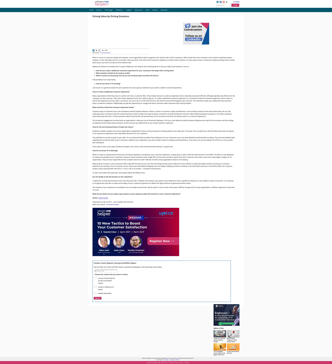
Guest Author (103, 198)
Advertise (164, 10)
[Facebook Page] (221, 2)
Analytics (173, 360)
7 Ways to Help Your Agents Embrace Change (219, 340)
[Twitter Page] (227, 2)
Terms (166, 362)
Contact (181, 362)
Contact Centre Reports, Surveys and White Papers (115, 263)
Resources (138, 10)
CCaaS (166, 360)
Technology (108, 10)
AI (169, 360)
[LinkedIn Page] (217, 2)
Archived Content (105, 53)
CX (163, 360)
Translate (236, 2)
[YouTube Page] (224, 2)
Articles (98, 10)
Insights (128, 10)
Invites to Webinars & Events (106, 288)
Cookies (171, 362)
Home (91, 10)
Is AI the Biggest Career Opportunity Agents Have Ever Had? (219, 354)
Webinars (119, 10)
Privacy (176, 362)
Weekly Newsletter (104, 293)
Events (155, 10)
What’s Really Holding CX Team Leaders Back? (232, 340)
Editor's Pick (219, 328)
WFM (177, 360)
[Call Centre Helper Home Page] (102, 6)
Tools (147, 10)
